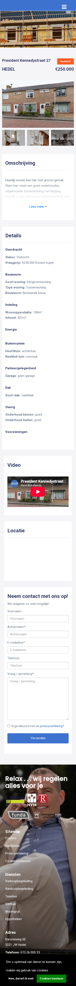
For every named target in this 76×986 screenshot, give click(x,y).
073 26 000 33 (30, 952)
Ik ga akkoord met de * (38, 726)
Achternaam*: (16, 627)
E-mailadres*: (16, 642)
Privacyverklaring (16, 853)
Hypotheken (13, 919)
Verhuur (10, 904)
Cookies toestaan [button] (51, 978)
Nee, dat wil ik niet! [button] (21, 978)
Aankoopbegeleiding (19, 889)
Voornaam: (14, 611)
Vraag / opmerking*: (20, 674)
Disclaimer (12, 846)
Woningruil (12, 911)
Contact (10, 838)
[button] (50, 970)
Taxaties (11, 896)
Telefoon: (13, 658)
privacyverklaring (51, 726)
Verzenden (38, 738)
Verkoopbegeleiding (19, 881)
